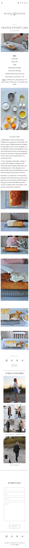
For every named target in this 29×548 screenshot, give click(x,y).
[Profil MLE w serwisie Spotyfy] (24, 2)
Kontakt (17, 544)
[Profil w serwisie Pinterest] (22, 2)
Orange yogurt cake (14, 27)
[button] (1, 3)
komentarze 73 (14, 356)
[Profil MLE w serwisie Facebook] (20, 2)
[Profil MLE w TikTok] (26, 2)
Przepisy (14, 24)
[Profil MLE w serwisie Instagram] (18, 2)
